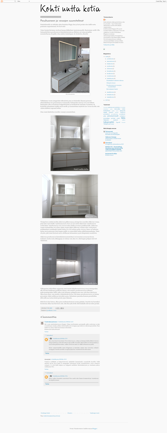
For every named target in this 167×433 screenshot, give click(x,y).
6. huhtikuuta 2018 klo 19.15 (58, 359)
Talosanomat (109, 131)
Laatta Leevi (115, 110)
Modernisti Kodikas (111, 153)
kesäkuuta (110, 73)
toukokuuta (110, 76)
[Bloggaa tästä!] (58, 308)
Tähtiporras (107, 124)
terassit (123, 122)
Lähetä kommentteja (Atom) (52, 416)
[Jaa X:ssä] (60, 308)
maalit (105, 112)
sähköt (123, 120)
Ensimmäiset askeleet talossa (115, 80)
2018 (106, 56)
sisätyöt (115, 120)
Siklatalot (106, 120)
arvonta (105, 107)
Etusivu (70, 413)
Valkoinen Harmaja (110, 137)
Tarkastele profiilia (109, 45)
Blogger (94, 428)
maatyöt (111, 112)
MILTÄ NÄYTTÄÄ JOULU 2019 (113, 151)
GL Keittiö (122, 107)
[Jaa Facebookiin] (61, 308)
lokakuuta (110, 64)
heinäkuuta (110, 71)
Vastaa (46, 332)
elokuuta (109, 68)
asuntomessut (111, 107)
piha (105, 116)
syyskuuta (110, 66)
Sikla (123, 118)
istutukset (106, 109)
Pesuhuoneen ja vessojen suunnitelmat (114, 86)
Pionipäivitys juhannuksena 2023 (114, 144)
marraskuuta (110, 61)
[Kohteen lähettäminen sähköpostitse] (56, 308)
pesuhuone (50, 310)
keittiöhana (107, 111)
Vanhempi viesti (94, 413)
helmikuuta (110, 95)
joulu (111, 109)
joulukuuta (110, 59)
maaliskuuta (110, 92)
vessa (54, 310)
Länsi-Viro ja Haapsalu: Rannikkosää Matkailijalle (112, 133)
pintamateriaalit (112, 116)
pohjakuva (122, 116)
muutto (116, 112)
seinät (118, 118)
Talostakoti (108, 143)
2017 (106, 100)
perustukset (107, 114)
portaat (113, 118)
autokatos (117, 107)
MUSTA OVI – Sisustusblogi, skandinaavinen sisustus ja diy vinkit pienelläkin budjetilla (114, 148)
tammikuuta (110, 97)
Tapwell (118, 122)
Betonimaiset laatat (112, 89)
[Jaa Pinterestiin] (63, 308)
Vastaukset (49, 335)
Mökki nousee (109, 155)
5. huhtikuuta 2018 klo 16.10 (65, 322)
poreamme (107, 118)
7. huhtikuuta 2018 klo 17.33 (59, 338)
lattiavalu (122, 111)
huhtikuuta (110, 78)
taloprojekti (109, 122)
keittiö (123, 109)
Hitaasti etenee (111, 83)
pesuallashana (114, 114)
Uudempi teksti (45, 413)
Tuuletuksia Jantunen (51, 322)
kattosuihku (117, 109)
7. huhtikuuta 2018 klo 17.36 (59, 376)
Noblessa (122, 112)
